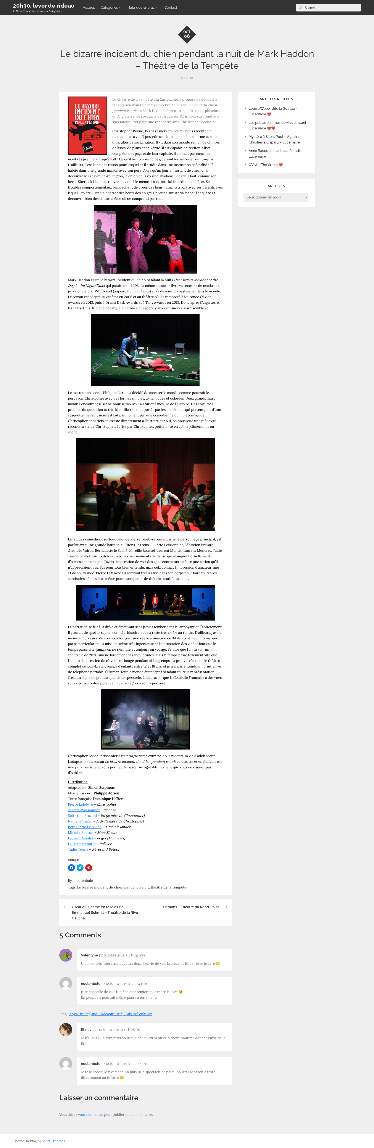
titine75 (87, 1030)
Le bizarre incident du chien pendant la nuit (113, 887)
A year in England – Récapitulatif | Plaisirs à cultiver (110, 1014)
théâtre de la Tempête (168, 887)
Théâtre (187, 78)
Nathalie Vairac (80, 821)
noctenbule (83, 880)
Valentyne (89, 955)
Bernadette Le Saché (85, 827)
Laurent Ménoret (82, 844)
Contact (170, 7)
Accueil (89, 7)
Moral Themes (53, 1141)
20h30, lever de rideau (44, 5)
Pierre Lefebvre (80, 804)
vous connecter (90, 1114)
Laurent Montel (80, 838)
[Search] (300, 7)
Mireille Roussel (81, 832)
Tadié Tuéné (78, 849)
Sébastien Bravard (82, 815)
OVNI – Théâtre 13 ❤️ (266, 165)
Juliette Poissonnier (84, 810)
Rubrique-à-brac (141, 7)
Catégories (109, 7)
